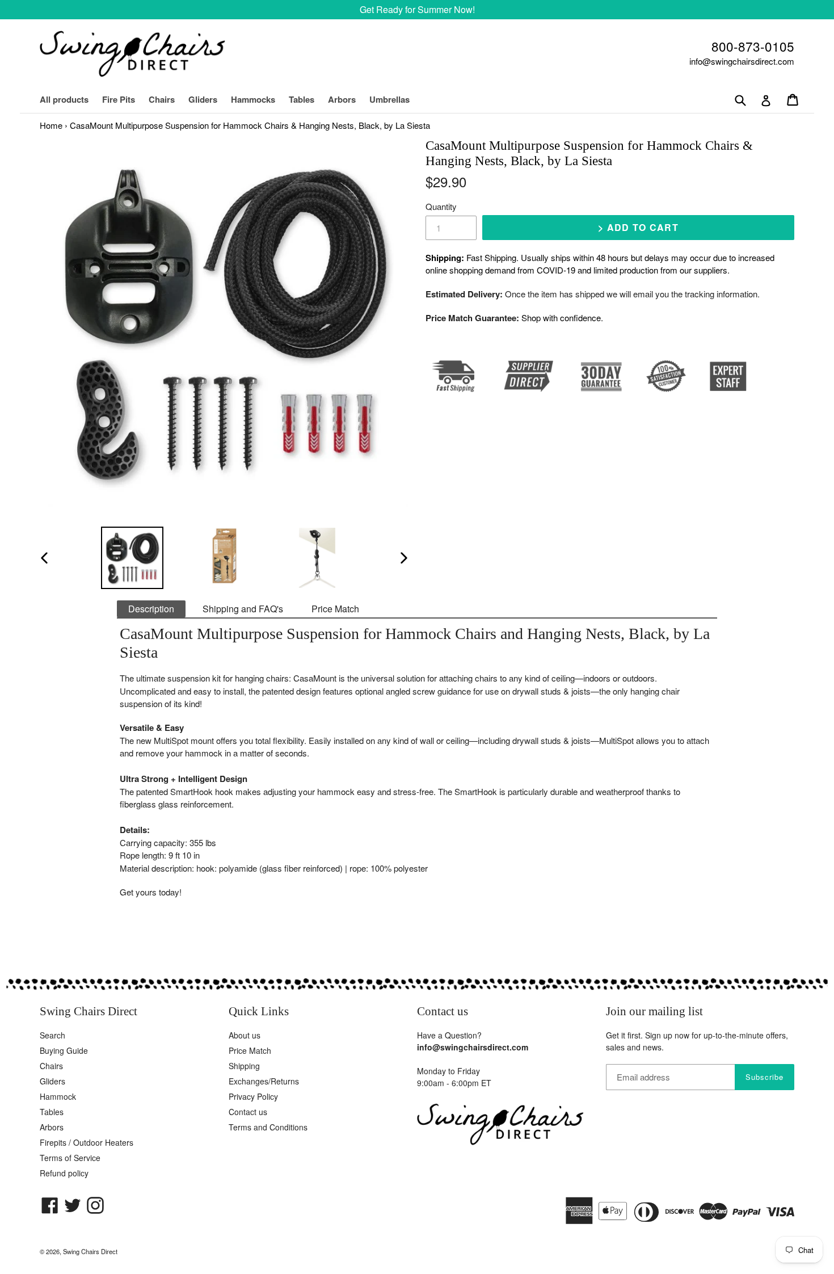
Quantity (441, 206)
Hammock (58, 1096)
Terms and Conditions (268, 1127)
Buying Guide (64, 1050)
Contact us (248, 1111)
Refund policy (64, 1173)
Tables (301, 99)
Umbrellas (389, 99)
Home (51, 125)
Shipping (244, 1065)
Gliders (202, 99)
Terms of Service (70, 1157)
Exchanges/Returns (264, 1081)
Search (52, 1035)
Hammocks (253, 99)
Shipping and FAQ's (243, 608)
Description (151, 608)
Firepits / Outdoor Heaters (86, 1142)
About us (244, 1035)
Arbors (342, 99)
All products (64, 99)
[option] (132, 558)
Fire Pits (118, 99)
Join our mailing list (654, 1011)
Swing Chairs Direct (90, 1251)
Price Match (335, 608)
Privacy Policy (253, 1096)
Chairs (167, 99)
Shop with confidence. (562, 317)
